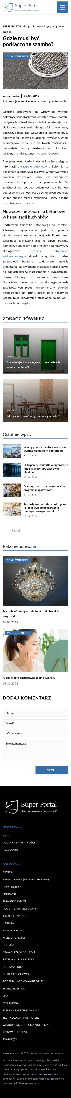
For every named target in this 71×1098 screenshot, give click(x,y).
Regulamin (10, 849)
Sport (7, 995)
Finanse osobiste (14, 901)
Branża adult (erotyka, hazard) (26, 879)
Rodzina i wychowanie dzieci (23, 981)
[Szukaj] (7, 530)
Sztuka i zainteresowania (21, 1010)
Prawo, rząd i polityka (19, 952)
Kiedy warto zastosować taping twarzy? (29, 677)
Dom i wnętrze (17, 56)
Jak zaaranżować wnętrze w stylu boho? (33, 416)
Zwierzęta (10, 1039)
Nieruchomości (14, 937)
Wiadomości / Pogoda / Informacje (28, 1024)
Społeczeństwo (14, 988)
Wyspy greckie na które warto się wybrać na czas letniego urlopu (45, 449)
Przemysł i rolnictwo (18, 959)
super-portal (11, 96)
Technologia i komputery (21, 1017)
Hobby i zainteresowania (21, 908)
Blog (6, 835)
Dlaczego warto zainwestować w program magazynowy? (44, 488)
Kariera (8, 923)
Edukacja (10, 894)
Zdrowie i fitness (15, 1032)
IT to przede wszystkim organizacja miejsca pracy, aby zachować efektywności (46, 468)
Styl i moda (11, 1003)
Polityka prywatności (19, 842)
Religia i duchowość (17, 974)
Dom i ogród (12, 886)
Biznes (7, 872)
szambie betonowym (34, 166)
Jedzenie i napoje (15, 915)
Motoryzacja (12, 930)
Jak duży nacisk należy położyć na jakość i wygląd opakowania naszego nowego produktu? (45, 508)
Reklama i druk (14, 966)
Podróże (9, 944)
